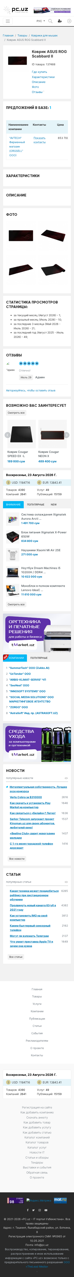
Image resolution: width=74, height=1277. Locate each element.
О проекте (37, 1048)
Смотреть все (16, 412)
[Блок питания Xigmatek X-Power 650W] (12, 537)
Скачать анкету (37, 1117)
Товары (22, 35)
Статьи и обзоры (37, 1157)
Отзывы (38, 92)
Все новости (16, 858)
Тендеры (37, 1162)
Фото (35, 87)
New (54, 504)
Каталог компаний (37, 1137)
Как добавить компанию (37, 1112)
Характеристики (43, 77)
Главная (8, 35)
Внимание (13, 504)
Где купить (39, 72)
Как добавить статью (37, 1132)
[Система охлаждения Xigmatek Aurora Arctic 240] (12, 519)
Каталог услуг (37, 1147)
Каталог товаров (37, 1142)
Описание (39, 82)
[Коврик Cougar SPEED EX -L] (21, 434)
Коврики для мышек (44, 35)
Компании (37, 1011)
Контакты (37, 1055)
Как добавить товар (37, 1122)
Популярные (35, 504)
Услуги (37, 1003)
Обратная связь (37, 1172)
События (37, 1033)
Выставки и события (37, 1167)
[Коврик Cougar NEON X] (52, 434)
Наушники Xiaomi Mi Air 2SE (41, 550)
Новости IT (37, 1152)
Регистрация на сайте (37, 1107)
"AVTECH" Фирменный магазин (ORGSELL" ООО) (17, 146)
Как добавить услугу (37, 1127)
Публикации (37, 1018)
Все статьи (15, 956)
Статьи (37, 1025)
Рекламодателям (37, 1040)
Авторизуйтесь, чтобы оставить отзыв (30, 390)
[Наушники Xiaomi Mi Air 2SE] (12, 554)
